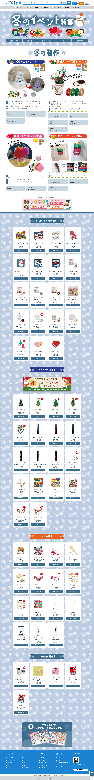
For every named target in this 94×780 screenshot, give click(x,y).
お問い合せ (60, 757)
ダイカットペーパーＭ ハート (56, 354)
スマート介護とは (34, 775)
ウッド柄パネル (21, 412)
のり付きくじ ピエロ (21, 708)
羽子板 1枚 (55, 560)
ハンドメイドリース (73, 493)
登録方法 (43, 757)
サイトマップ (44, 769)
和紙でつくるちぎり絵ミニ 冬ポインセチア (73, 245)
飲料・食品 (9, 762)
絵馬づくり (21, 587)
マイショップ (35, 7)
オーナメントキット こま (38, 301)
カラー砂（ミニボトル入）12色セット (56, 245)
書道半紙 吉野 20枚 (21, 641)
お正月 (63, 41)
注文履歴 (46, 7)
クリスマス (47, 41)
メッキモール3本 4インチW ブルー (38, 439)
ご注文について (44, 760)
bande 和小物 (73, 587)
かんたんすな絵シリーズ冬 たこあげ (21, 245)
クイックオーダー (21, 7)
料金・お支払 (44, 765)
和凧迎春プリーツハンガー (38, 587)
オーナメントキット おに (56, 301)
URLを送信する (81, 769)
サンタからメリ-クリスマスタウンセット (55, 493)
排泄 (24, 765)
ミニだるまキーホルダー (21, 327)
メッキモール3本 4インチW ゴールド (20, 466)
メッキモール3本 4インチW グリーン (73, 439)
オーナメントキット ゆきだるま (73, 273)
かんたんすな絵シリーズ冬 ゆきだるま (38, 245)
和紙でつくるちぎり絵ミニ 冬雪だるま (21, 273)
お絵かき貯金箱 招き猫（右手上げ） (55, 327)
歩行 (24, 760)
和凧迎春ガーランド (56, 587)
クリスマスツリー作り (73, 412)
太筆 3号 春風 (55, 614)
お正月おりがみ (38, 614)
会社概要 (40, 775)
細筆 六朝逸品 (73, 614)
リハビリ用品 (10, 757)
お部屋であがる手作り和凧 (38, 560)
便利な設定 (63, 2)
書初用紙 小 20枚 (38, 641)
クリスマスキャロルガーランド (38, 520)
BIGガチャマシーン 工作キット (21, 681)
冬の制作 (14, 41)
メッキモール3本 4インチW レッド (56, 466)
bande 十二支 (21, 614)
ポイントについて (45, 767)
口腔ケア (25, 762)
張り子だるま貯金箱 (73, 327)
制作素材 (30, 41)
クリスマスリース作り (20, 439)
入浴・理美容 (26, 767)
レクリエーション (11, 760)
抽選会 (80, 41)
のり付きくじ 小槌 (73, 681)
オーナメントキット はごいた (21, 301)
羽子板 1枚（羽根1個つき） (73, 560)
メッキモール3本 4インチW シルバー (38, 466)
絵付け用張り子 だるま (38, 327)
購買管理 (56, 7)
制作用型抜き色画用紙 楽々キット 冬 (20, 354)
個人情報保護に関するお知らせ (57, 775)
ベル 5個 (21, 493)
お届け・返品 (44, 762)
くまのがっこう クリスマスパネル (38, 412)
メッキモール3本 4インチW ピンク (56, 439)
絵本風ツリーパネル (56, 412)
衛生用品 (25, 757)
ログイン (74, 3)
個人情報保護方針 (47, 775)
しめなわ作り (21, 560)
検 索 (69, 2)
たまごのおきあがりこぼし (73, 301)
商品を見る (21, 250)
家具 (8, 767)
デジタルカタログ (62, 769)
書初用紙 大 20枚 (55, 641)
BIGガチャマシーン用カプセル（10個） (38, 681)
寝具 (8, 765)
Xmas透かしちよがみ (38, 493)
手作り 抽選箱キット (56, 681)
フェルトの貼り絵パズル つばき (55, 273)
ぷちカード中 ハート (38, 354)
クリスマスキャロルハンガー (21, 520)
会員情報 (77, 7)
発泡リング (73, 466)
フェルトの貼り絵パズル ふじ (38, 273)
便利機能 (67, 7)
